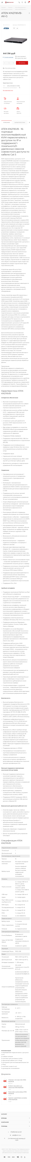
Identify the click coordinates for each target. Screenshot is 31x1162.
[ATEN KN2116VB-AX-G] (15, 40)
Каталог (4, 1114)
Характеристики (20, 122)
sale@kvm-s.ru (16, 1135)
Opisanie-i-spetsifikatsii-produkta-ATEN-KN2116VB (17, 1098)
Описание (6, 122)
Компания (5, 1122)
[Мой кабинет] (25, 2)
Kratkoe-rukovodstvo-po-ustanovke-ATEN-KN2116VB (15, 1086)
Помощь (4, 1126)
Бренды (4, 1118)
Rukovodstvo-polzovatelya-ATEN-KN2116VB (17, 1092)
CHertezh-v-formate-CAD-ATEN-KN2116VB (17, 1080)
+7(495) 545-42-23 (15, 1132)
